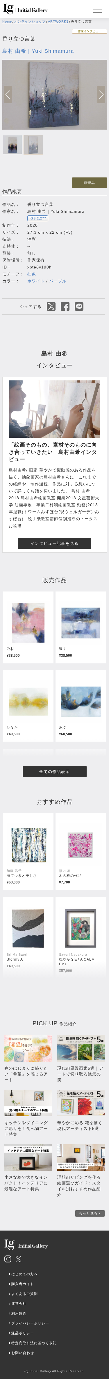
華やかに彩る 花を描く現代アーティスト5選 (79, 1125)
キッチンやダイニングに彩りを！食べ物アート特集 (26, 1128)
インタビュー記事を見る (54, 543)
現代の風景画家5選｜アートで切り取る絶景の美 (80, 1074)
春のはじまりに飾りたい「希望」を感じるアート (26, 1074)
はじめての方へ (24, 1274)
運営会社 (18, 1304)
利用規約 (18, 1313)
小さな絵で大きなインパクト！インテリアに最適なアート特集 (26, 1183)
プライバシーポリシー (30, 1323)
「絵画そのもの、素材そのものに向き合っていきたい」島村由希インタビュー (53, 452)
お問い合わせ (22, 1353)
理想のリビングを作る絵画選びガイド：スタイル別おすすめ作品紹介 (79, 1186)
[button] (101, 94)
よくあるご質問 (24, 1294)
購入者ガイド (22, 1284)
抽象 (31, 274)
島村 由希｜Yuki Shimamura (38, 51)
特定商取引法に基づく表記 (34, 1343)
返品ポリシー (22, 1333)
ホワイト (36, 281)
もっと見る (88, 1213)
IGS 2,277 (37, 218)
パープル (58, 281)
